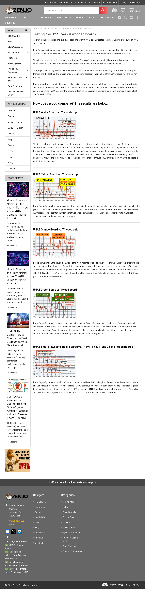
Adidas (11, 133)
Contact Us (29, 17)
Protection (13, 57)
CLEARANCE (14, 36)
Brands (45, 17)
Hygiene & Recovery (13, 70)
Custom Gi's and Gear (16, 93)
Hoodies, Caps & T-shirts (17, 79)
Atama (11, 145)
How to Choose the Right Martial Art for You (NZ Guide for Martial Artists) (17, 276)
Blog (91, 17)
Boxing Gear (14, 52)
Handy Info (62, 17)
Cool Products (15, 86)
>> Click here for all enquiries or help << (72, 482)
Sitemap (39, 542)
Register (136, 2)
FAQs (78, 17)
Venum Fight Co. (15, 121)
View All (11, 168)
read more (12, 245)
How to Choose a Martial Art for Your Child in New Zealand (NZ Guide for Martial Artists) (17, 209)
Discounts (105, 17)
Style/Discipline (16, 47)
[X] (125, 17)
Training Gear (14, 63)
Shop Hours (11, 17)
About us (10, 23)
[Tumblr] (137, 17)
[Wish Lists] (123, 10)
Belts (10, 41)
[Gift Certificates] (115, 10)
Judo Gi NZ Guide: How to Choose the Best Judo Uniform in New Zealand (17, 338)
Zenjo (10, 139)
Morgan (11, 110)
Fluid (10, 156)
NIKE (10, 162)
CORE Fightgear (15, 127)
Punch (11, 116)
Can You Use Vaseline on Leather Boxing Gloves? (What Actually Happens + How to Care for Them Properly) (17, 407)
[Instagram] (131, 17)
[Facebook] (119, 17)
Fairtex (11, 151)
